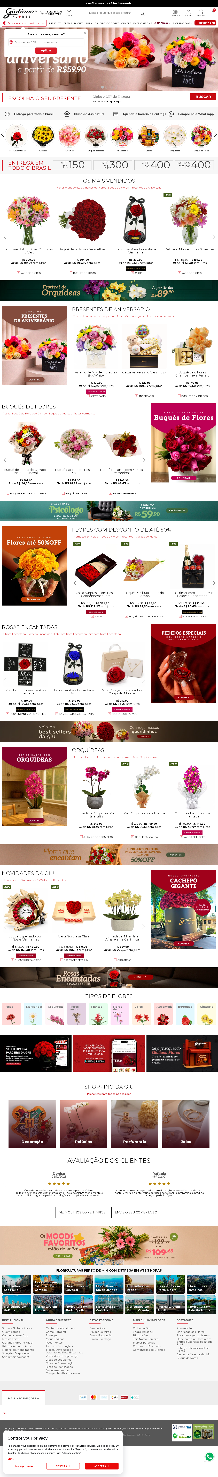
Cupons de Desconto (147, 1346)
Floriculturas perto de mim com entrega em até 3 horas (109, 1270)
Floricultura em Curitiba (107, 1308)
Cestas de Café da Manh (193, 1354)
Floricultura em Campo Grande (138, 1308)
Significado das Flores (190, 1331)
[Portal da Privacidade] (182, 1429)
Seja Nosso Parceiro (146, 1339)
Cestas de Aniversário (86, 316)
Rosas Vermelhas (84, 413)
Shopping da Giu (182, 23)
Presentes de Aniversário (145, 187)
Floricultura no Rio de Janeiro (107, 1288)
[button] (214, 59)
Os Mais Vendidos (109, 181)
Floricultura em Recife (138, 1288)
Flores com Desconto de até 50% (121, 530)
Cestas (68, 23)
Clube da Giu (162, 23)
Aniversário (122, 150)
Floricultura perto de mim (193, 1335)
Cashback (175, 15)
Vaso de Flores (192, 273)
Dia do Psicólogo (100, 1339)
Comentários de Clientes (149, 1349)
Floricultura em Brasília (169, 1308)
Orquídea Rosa (149, 757)
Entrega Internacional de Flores (193, 1349)
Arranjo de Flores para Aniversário (153, 316)
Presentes (55, 23)
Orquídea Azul (129, 757)
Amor (138, 273)
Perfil (188, 15)
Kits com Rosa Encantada (104, 634)
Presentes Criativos (124, 714)
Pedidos (201, 15)
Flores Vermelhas (124, 493)
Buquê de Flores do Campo (146, 616)
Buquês (78, 23)
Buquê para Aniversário (115, 316)
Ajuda (69, 15)
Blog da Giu (140, 1335)
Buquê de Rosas (187, 1358)
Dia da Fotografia (100, 1335)
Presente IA (184, 1328)
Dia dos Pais (97, 1328)
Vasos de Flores (194, 837)
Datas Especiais (142, 23)
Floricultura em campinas (199, 1288)
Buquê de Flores (201, 150)
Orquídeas (175, 150)
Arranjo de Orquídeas (98, 837)
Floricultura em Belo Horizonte (199, 1308)
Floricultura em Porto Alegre (169, 1288)
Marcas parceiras (144, 1342)
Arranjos (92, 23)
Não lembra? (107, 101)
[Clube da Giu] (109, 1264)
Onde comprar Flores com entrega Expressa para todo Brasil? (195, 1341)
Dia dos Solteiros (100, 1331)
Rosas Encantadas (194, 616)
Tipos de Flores (109, 23)
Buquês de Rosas (96, 150)
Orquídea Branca (146, 837)
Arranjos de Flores (94, 187)
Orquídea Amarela (107, 757)
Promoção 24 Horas (85, 536)
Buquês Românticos (194, 396)
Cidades (126, 23)
